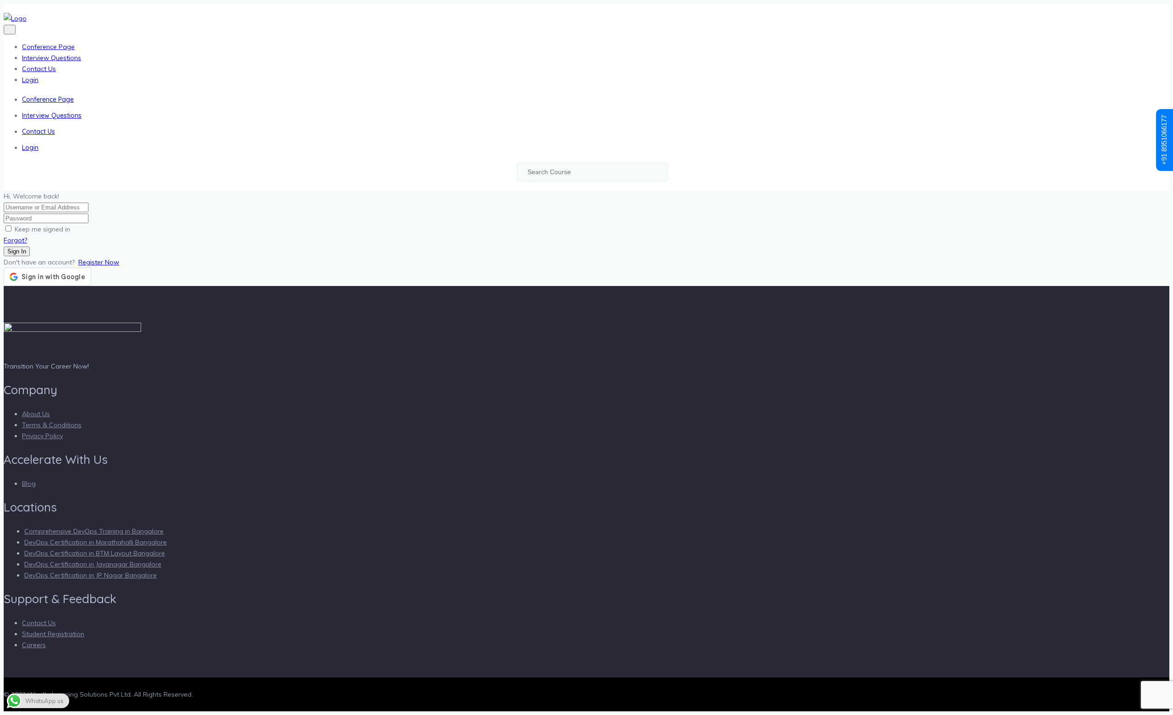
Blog (29, 483)
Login (30, 80)
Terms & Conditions (52, 425)
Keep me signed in (42, 229)
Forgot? (15, 240)
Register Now (98, 262)
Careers (34, 645)
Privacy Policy (42, 436)
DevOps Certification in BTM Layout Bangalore (94, 553)
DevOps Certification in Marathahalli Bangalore (95, 542)
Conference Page (48, 47)
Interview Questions (51, 58)
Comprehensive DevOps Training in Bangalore (94, 531)
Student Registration (53, 634)
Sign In (16, 251)
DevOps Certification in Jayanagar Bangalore (92, 564)
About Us (36, 414)
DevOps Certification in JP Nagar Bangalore (90, 575)
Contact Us (39, 69)
